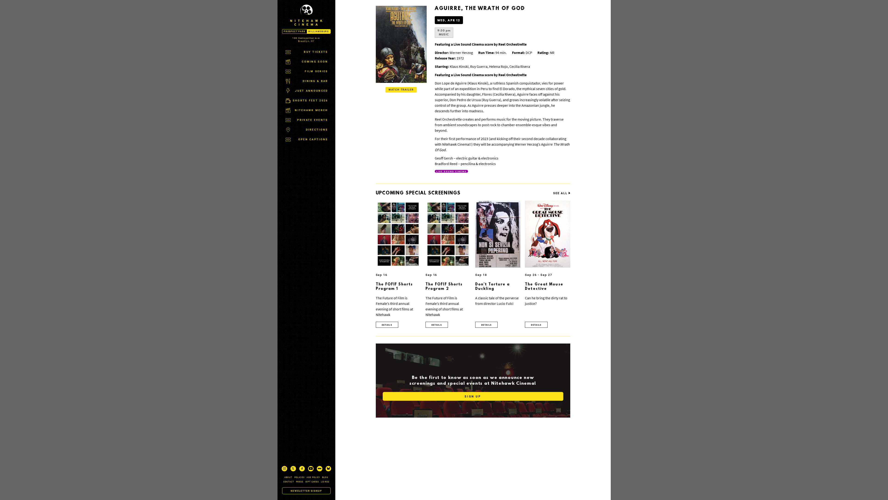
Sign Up (473, 396)
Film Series (316, 71)
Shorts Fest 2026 (310, 100)
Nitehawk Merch (311, 110)
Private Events (312, 120)
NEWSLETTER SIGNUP (306, 491)
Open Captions (313, 139)
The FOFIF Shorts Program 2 (444, 286)
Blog (325, 477)
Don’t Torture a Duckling (492, 286)
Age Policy (313, 477)
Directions (317, 129)
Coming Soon (315, 61)
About (288, 477)
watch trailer (401, 89)
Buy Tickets (316, 51)
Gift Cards (312, 481)
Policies (299, 477)
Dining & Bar (315, 81)
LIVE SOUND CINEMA (451, 171)
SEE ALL (560, 193)
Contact (288, 481)
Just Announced (311, 90)
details (387, 325)
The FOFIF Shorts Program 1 (394, 286)
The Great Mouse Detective (544, 286)
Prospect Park (294, 31)
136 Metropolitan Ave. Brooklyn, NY (306, 39)
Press (299, 481)
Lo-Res (325, 481)
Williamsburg (318, 31)
